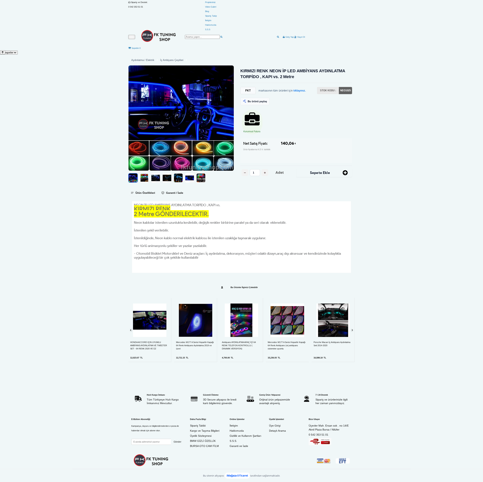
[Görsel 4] (167, 178)
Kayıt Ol (301, 37)
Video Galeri (210, 7)
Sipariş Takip (211, 16)
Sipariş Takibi (198, 425)
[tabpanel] (241, 237)
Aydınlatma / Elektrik (142, 60)
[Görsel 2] (144, 178)
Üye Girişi (275, 425)
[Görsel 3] (155, 178)
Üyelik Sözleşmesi (201, 435)
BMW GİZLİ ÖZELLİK (203, 440)
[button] (181, 118)
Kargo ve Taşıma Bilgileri (204, 430)
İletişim (208, 20)
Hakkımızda (210, 25)
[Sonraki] (352, 330)
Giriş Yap (289, 37)
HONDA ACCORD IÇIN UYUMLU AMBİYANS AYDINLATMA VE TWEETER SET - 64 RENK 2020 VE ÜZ (148, 345)
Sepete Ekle (320, 173)
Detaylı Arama (277, 430)
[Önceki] (131, 330)
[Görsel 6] (189, 178)
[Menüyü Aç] (131, 37)
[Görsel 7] (201, 178)
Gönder (177, 441)
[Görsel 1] (133, 178)
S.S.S (207, 29)
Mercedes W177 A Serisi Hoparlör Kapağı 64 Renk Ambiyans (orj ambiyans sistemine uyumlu (286, 345)
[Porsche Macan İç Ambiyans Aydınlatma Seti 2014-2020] (333, 320)
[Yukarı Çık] (2, 52)
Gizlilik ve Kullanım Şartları (245, 435)
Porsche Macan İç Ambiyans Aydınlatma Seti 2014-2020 (332, 344)
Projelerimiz (210, 2)
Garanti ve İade (239, 445)
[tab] (142, 193)
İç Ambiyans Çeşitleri (171, 60)
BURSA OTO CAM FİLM (204, 445)
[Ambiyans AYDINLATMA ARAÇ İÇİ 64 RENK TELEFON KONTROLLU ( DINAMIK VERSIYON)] (241, 320)
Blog (207, 11)
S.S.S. (233, 440)
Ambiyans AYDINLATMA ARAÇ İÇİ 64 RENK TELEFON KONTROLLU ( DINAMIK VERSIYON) (239, 345)
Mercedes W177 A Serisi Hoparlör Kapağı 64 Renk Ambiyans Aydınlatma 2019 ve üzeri (195, 345)
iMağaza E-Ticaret (237, 475)
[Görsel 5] (178, 178)
